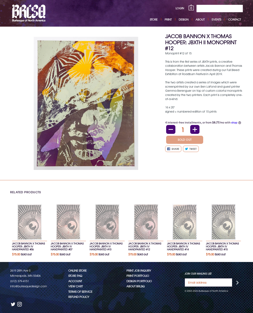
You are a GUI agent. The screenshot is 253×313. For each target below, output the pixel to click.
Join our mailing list (198, 273)
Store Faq (75, 276)
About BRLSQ (135, 286)
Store (154, 19)
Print (168, 19)
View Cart (75, 286)
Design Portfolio (139, 281)
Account (75, 281)
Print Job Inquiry (138, 270)
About (200, 19)
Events (216, 19)
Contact (234, 19)
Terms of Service (80, 291)
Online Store (77, 270)
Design (184, 19)
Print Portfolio (137, 276)
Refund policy (78, 297)
